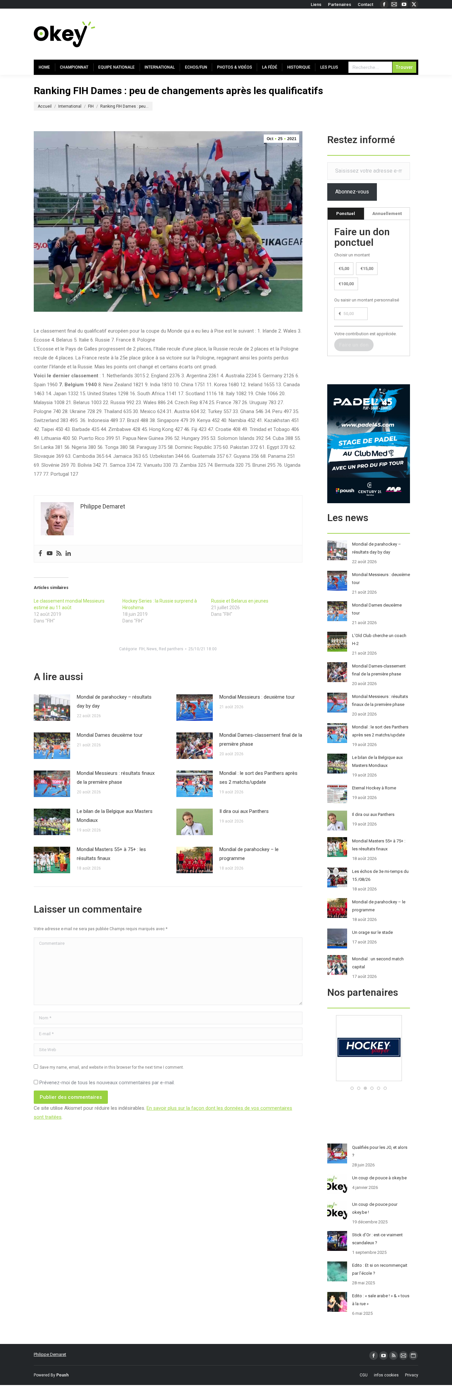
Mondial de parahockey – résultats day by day (114, 701)
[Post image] (52, 707)
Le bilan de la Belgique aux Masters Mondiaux (115, 815)
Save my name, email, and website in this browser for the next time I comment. (112, 1067)
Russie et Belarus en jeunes (239, 601)
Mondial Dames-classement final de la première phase (260, 739)
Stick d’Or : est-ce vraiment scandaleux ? (377, 1238)
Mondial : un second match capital (378, 962)
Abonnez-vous (352, 191)
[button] (352, 1088)
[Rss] (59, 553)
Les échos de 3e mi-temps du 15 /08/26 (380, 875)
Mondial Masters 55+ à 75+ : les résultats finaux (111, 853)
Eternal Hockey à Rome (374, 787)
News (152, 649)
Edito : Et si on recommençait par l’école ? (379, 1269)
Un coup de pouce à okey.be (379, 1177)
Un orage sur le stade (372, 932)
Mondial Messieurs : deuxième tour (257, 697)
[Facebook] (40, 553)
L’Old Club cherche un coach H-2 (379, 639)
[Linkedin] (68, 553)
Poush (62, 1375)
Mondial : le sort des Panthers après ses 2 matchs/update (258, 777)
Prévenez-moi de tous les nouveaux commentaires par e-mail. (107, 1083)
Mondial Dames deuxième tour (110, 735)
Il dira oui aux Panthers (244, 811)
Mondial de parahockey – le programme (249, 853)
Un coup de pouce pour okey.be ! (374, 1208)
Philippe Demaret (50, 1354)
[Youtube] (50, 553)
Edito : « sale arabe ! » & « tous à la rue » (380, 1299)
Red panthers (171, 649)
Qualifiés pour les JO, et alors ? (379, 1151)
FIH (142, 649)
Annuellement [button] (387, 213)
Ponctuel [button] (345, 213)
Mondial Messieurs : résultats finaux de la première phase (116, 777)
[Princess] (369, 1079)
